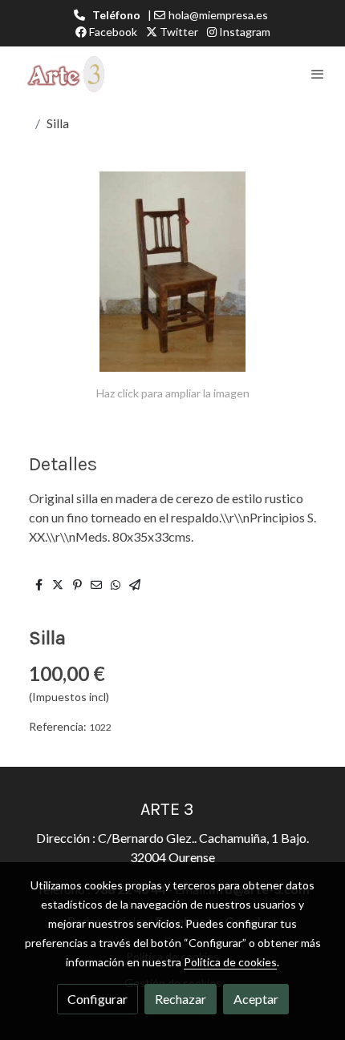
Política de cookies (230, 962)
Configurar (97, 998)
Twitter (177, 31)
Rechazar (180, 998)
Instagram (243, 31)
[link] (64, 73)
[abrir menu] (317, 74)
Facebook (112, 31)
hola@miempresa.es (218, 15)
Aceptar (255, 998)
